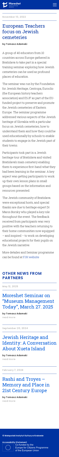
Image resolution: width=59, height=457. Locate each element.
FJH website (31, 257)
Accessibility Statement (14, 442)
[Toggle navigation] (55, 5)
